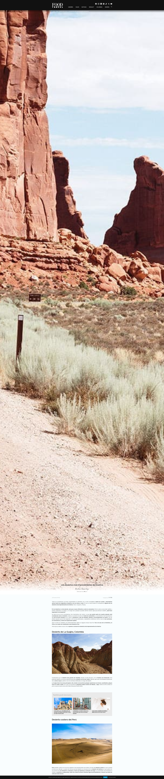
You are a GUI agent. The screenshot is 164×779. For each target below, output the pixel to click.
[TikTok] (106, 4)
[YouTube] (111, 4)
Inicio (54, 11)
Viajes (77, 7)
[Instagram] (98, 4)
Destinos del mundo (63, 11)
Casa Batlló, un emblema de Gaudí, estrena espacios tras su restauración (62, 712)
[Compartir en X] (109, 597)
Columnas (99, 7)
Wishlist (91, 7)
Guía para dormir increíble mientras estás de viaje (99, 711)
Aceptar (105, 777)
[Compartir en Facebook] (110, 597)
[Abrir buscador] (111, 6)
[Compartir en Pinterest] (111, 597)
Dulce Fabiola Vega (83, 589)
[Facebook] (96, 4)
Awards (107, 7)
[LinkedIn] (101, 4)
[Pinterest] (103, 4)
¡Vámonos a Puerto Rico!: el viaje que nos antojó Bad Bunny (81, 712)
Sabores (70, 7)
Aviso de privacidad (112, 777)
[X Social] (109, 4)
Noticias (84, 7)
